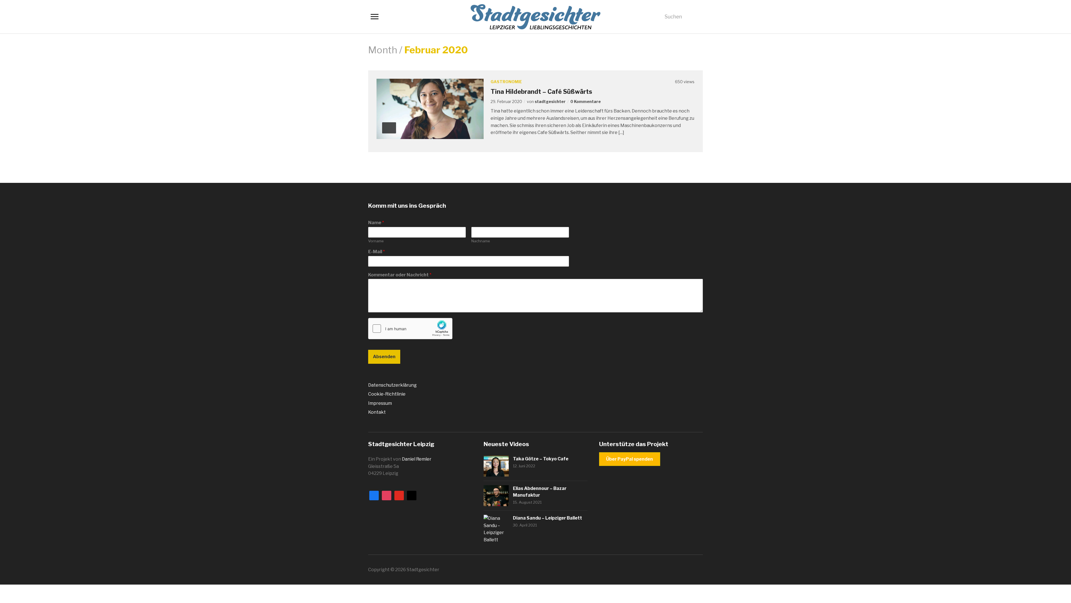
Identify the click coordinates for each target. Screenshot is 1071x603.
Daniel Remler (416, 459)
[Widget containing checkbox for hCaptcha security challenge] (410, 328)
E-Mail (376, 251)
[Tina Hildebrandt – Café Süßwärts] (430, 108)
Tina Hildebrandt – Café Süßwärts (541, 91)
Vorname (376, 241)
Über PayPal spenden (629, 459)
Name (376, 222)
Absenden (384, 356)
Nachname (480, 241)
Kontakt (377, 412)
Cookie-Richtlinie (387, 394)
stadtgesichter (550, 101)
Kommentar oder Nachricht (399, 274)
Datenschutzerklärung (392, 385)
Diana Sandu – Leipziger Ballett (547, 518)
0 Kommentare (585, 101)
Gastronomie (506, 81)
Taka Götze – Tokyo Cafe (540, 458)
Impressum (380, 403)
